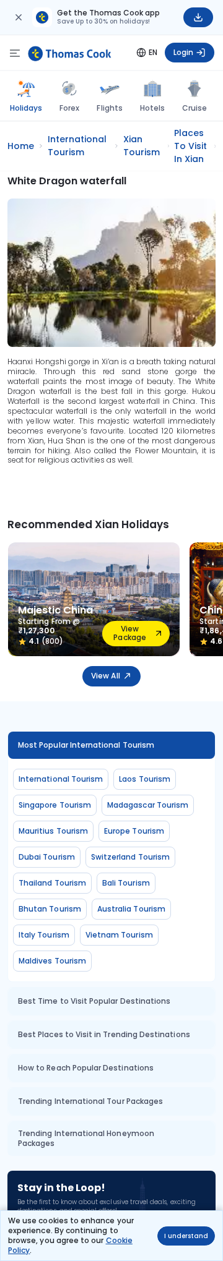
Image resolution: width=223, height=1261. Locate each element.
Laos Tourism (144, 779)
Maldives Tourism (52, 960)
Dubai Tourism (47, 857)
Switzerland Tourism (130, 857)
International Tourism (61, 779)
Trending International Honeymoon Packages (86, 1138)
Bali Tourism (126, 883)
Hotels (152, 108)
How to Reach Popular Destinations (86, 1067)
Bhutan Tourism (50, 909)
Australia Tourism (131, 909)
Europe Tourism (134, 831)
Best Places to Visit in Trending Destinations (104, 1034)
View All (105, 675)
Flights (109, 108)
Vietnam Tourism (119, 935)
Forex (69, 108)
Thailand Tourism (52, 883)
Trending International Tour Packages (90, 1101)
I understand (186, 1236)
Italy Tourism (44, 935)
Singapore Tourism (55, 805)
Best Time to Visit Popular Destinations (94, 1001)
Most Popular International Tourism (86, 745)
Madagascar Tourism (147, 805)
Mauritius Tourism (53, 831)
